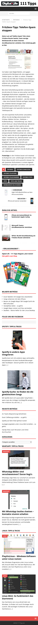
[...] (7, 365)
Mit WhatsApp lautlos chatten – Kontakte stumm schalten (18, 512)
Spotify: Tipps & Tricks (11, 326)
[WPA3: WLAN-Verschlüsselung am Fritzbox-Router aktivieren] (6, 238)
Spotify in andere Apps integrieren (13, 353)
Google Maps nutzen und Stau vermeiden (18, 308)
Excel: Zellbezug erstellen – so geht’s (14, 417)
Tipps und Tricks (16, 181)
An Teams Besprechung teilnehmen (14, 414)
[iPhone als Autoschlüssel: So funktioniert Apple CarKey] (6, 217)
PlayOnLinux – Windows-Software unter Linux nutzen (19, 557)
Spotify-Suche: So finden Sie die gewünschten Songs (17, 393)
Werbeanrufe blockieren (12, 185)
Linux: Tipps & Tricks (11, 531)
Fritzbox (10, 169)
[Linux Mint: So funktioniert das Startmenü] (19, 584)
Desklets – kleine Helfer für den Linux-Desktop (19, 310)
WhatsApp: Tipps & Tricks (13, 446)
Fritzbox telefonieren (11, 177)
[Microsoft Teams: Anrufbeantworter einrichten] (6, 228)
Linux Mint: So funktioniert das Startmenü (17, 597)
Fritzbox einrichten (24, 169)
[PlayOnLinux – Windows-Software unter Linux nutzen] (19, 544)
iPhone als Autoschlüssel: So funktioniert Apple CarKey (22, 216)
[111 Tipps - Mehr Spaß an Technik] (19, 5)
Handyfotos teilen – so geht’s (13, 306)
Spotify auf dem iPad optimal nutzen (14, 421)
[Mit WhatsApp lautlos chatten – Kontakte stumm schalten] (19, 499)
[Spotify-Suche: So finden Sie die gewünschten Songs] (19, 379)
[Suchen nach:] (19, 13)
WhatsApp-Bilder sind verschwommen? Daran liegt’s (17, 473)
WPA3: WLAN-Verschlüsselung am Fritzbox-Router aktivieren (23, 236)
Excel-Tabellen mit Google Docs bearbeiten (18, 297)
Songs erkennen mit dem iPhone (15, 299)
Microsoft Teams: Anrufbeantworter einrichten (22, 226)
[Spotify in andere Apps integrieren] (19, 340)
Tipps (5, 181)
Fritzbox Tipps (27, 177)
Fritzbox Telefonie (10, 173)
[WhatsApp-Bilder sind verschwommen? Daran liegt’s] (19, 459)
